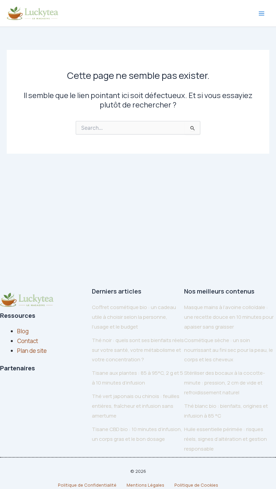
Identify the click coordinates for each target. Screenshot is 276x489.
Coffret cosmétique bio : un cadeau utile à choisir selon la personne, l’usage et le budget (134, 317)
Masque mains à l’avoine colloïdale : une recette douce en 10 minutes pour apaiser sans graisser (229, 317)
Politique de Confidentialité (87, 485)
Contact (27, 341)
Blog (23, 331)
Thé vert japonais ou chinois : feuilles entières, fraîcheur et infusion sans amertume (135, 406)
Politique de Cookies (196, 485)
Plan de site (32, 351)
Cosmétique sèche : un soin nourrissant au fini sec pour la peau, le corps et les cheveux (228, 350)
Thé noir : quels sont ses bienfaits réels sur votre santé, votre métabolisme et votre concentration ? (138, 350)
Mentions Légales (145, 485)
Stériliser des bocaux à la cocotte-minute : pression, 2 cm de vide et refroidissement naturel (224, 382)
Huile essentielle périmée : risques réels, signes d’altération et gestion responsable (225, 439)
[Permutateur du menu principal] (262, 13)
